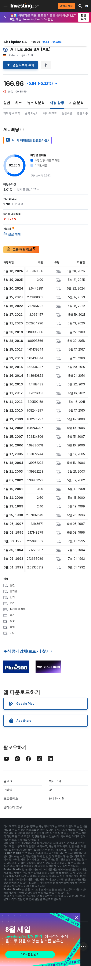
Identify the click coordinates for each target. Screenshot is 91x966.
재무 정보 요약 (11, 113)
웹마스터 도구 (12, 807)
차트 (18, 103)
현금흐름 (67, 113)
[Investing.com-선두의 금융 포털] (25, 6)
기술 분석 (76, 103)
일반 (6, 103)
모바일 (7, 789)
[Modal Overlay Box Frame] (40, 939)
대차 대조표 (50, 113)
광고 (52, 789)
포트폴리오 (10, 798)
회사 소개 (55, 781)
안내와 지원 (57, 798)
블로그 (7, 781)
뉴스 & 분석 (36, 103)
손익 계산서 (31, 113)
